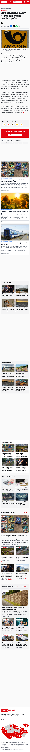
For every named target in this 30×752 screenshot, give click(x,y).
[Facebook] (1, 719)
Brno (12, 140)
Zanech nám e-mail (15, 134)
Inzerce (21, 715)
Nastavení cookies (5, 715)
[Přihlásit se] (24, 2)
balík (7, 140)
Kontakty (22, 714)
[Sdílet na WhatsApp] (16, 26)
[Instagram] (4, 719)
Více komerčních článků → (21, 586)
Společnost (9, 8)
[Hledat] (21, 2)
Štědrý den (18, 142)
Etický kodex (15, 714)
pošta (12, 142)
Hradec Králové (5, 142)
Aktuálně (3, 8)
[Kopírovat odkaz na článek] (19, 26)
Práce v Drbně (14, 715)
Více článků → (26, 512)
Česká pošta (18, 140)
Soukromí (3, 714)
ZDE (24, 112)
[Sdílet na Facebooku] (11, 26)
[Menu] (28, 2)
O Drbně (9, 714)
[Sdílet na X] (14, 26)
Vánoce (25, 142)
